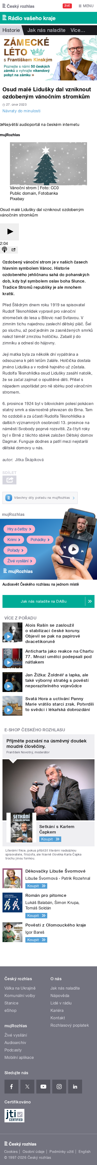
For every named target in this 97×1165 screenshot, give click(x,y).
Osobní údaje (34, 1152)
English (85, 1152)
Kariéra (56, 1010)
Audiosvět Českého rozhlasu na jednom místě (40, 584)
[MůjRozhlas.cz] (10, 135)
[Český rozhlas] (18, 6)
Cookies (11, 1152)
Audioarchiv (15, 1042)
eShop (10, 1010)
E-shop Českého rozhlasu (34, 730)
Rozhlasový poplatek (69, 1025)
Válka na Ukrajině (20, 988)
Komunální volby (19, 995)
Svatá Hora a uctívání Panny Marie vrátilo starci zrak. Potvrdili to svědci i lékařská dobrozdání (59, 704)
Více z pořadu (20, 618)
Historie (11, 30)
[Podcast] (4, 250)
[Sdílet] (13, 250)
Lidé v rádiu (61, 1003)
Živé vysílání (17, 561)
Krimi (11, 539)
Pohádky (38, 539)
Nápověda (59, 995)
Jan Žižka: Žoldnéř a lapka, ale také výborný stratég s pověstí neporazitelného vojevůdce (57, 680)
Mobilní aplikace (19, 1057)
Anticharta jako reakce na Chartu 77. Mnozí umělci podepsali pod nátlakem (59, 657)
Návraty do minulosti (21, 111)
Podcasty (13, 1050)
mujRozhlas (13, 514)
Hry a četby (17, 529)
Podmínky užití (61, 1152)
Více (78, 30)
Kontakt (57, 1018)
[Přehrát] (9, 231)
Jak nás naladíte (47, 30)
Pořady (13, 550)
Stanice (11, 1003)
